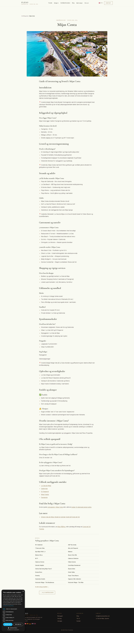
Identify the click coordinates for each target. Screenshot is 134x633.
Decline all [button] (18, 624)
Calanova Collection (73, 558)
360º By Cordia (72, 544)
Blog (73, 3)
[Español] (27, 623)
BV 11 (36, 558)
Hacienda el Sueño (40, 579)
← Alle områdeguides (47, 592)
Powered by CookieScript (13, 629)
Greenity (37, 575)
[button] (13, 628)
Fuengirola (44, 497)
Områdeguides (24, 16)
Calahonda (44, 488)
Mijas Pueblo (45, 494)
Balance (70, 551)
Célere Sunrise (72, 562)
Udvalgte (59, 621)
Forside (50, 3)
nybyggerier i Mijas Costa (55, 507)
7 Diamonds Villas (40, 548)
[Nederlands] (33, 623)
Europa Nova (38, 572)
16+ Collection (38, 544)
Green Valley (71, 572)
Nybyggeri (60, 616)
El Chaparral (45, 491)
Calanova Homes (39, 562)
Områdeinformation (65, 3)
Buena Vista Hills (72, 555)
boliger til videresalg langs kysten (81, 507)
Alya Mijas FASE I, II (40, 551)
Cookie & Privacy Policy (8, 605)
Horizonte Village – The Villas (75, 582)
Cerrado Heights (39, 565)
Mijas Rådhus (61, 526)
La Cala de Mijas (46, 485)
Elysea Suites (71, 568)
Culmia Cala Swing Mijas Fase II (43, 568)
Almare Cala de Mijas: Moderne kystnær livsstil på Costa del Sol (60, 517)
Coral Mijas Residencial (74, 565)
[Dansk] (25, 623)
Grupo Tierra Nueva (73, 575)
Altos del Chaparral (73, 548)
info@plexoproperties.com (103, 616)
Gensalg (59, 618)
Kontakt (108, 3)
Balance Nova (38, 555)
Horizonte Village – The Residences (44, 582)
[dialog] (13, 610)
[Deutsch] (30, 623)
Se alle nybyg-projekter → (42, 586)
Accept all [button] (8, 624)
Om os (78, 618)
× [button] (23, 591)
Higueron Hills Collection (74, 579)
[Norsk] (35, 623)
